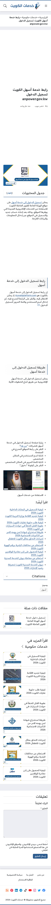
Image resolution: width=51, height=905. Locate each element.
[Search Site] (5, 6)
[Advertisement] (25, 58)
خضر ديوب (39, 106)
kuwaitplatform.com (26, 295)
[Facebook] (44, 890)
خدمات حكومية (29, 17)
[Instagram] (35, 890)
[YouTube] (30, 890)
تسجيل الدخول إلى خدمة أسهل (26, 202)
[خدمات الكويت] (26, 5)
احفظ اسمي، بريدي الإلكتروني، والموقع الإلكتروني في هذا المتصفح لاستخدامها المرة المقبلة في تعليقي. (27, 847)
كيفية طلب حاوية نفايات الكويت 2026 (25, 522)
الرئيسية (43, 17)
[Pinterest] (12, 890)
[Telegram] (21, 890)
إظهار (9, 193)
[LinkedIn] (16, 890)
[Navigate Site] (46, 6)
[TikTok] (25, 890)
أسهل (43, 590)
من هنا (24, 445)
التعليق (44, 808)
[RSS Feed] (7, 890)
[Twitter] (39, 890)
